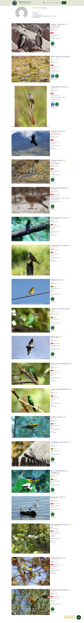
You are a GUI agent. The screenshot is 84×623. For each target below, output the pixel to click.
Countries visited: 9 (36, 17)
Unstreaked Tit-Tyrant (60, 87)
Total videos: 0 (35, 13)
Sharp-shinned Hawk (60, 188)
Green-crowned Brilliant (61, 364)
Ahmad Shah (55, 29)
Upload (52, 2)
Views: (52, 40)
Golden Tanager (58, 417)
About (48, 2)
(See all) (54, 16)
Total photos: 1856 (36, 12)
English (56, 2)
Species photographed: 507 (37, 14)
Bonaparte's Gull (58, 497)
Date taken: (53, 34)
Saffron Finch (57, 280)
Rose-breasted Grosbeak (61, 524)
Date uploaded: (53, 38)
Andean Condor (58, 131)
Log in (59, 2)
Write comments (53, 46)
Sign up (64, 2)
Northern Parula (58, 558)
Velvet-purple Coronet (60, 218)
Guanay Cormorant (59, 24)
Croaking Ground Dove (61, 245)
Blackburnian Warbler (60, 590)
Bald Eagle (56, 337)
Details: (52, 228)
